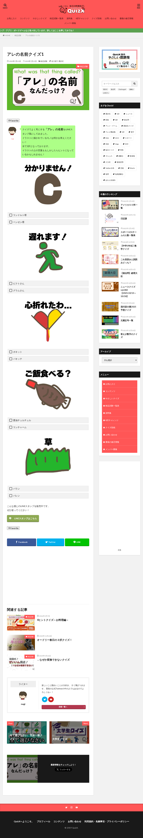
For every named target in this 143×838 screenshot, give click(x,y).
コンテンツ (25, 18)
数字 (56, 61)
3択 (52, 61)
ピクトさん (18, 283)
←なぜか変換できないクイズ (53, 659)
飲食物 (132, 156)
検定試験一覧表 (56, 18)
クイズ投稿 (97, 18)
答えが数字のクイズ (129, 335)
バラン (16, 488)
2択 (123, 132)
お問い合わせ (110, 18)
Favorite (14, 120)
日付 (126, 144)
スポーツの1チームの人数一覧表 (129, 233)
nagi (12, 139)
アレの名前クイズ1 (32, 35)
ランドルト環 (20, 215)
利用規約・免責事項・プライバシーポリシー (106, 821)
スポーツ (128, 138)
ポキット (17, 351)
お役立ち (106, 93)
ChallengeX (122, 89)
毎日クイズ (109, 150)
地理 (107, 174)
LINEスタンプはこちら (25, 518)
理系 (121, 150)
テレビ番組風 (110, 132)
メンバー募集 (70, 23)
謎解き (131, 89)
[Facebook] (21, 542)
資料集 (69, 18)
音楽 (107, 144)
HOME (7, 35)
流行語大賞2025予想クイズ (128, 308)
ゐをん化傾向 (110, 180)
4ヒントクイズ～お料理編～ (53, 619)
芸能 (122, 168)
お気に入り (12, 18)
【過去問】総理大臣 (129, 274)
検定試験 (18, 35)
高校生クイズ (128, 126)
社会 (107, 138)
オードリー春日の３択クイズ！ (54, 639)
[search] (134, 84)
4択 (116, 120)
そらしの (108, 156)
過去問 (113, 89)
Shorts (132, 168)
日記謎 (124, 218)
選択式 (61, 61)
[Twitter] (50, 542)
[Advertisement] (27, 573)
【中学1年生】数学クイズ (129, 247)
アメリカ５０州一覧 (129, 206)
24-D (117, 138)
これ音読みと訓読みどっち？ (129, 261)
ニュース (129, 114)
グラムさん (18, 290)
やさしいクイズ (40, 18)
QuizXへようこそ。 (24, 821)
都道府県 (120, 162)
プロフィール (43, 821)
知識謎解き (119, 174)
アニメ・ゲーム (111, 126)
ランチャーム (20, 427)
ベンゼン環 (18, 222)
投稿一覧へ (63, 707)
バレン (16, 495)
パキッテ (17, 358)
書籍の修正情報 (126, 18)
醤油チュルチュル (22, 420)
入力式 (107, 162)
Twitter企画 (109, 168)
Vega (117, 144)
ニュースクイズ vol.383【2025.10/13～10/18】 (128, 291)
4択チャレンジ (82, 18)
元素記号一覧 (127, 320)
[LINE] (77, 542)
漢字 (132, 132)
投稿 (107, 120)
